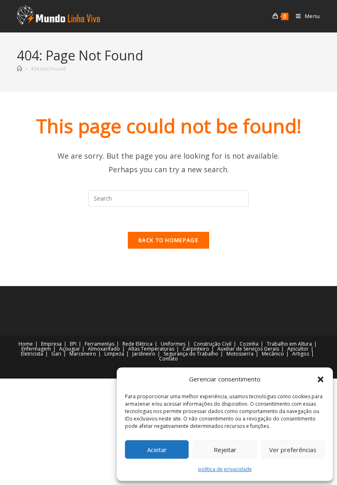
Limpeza (114, 353)
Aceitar (157, 450)
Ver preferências (292, 450)
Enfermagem (36, 348)
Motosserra (240, 353)
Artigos (300, 353)
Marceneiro (82, 353)
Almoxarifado (104, 348)
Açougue (69, 348)
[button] (320, 379)
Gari (56, 353)
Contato (168, 358)
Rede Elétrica (137, 343)
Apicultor (298, 348)
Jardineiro (143, 353)
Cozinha (249, 343)
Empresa (51, 343)
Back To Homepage (168, 240)
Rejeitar (225, 450)
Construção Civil (212, 343)
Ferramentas (99, 343)
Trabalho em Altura (289, 343)
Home (25, 343)
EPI (73, 343)
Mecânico (273, 353)
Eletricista (32, 353)
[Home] (19, 68)
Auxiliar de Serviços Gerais (248, 348)
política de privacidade (225, 469)
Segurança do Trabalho (191, 353)
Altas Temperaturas (151, 348)
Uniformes (173, 343)
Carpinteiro (195, 348)
